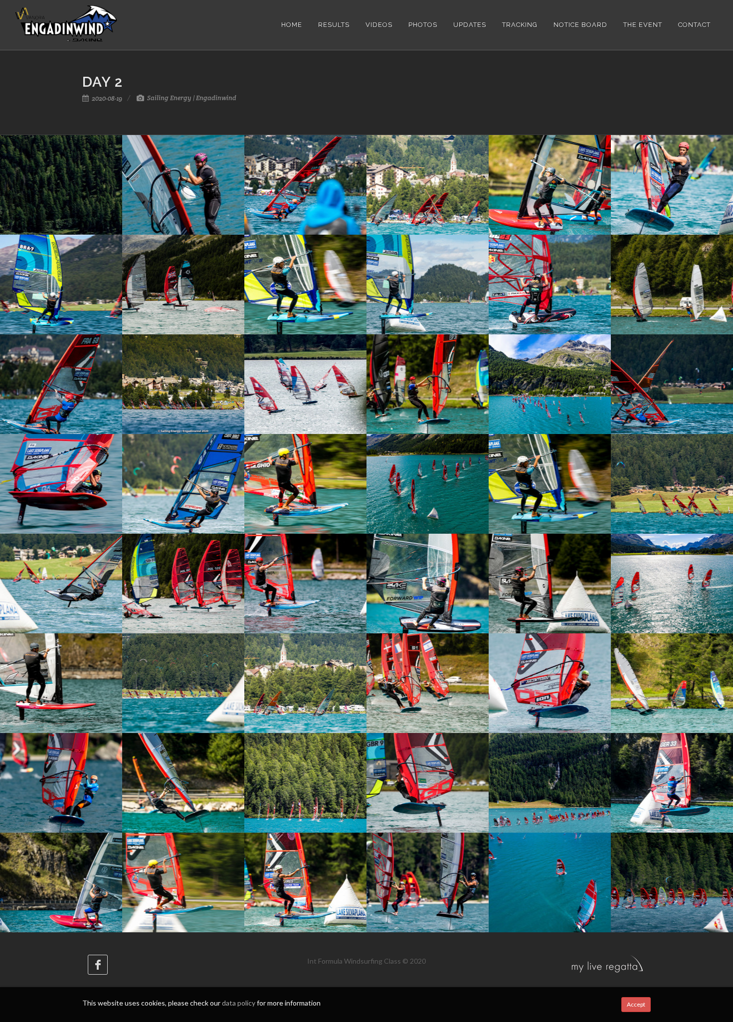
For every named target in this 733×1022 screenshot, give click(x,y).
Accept (636, 1004)
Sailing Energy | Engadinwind (191, 98)
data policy (238, 1003)
